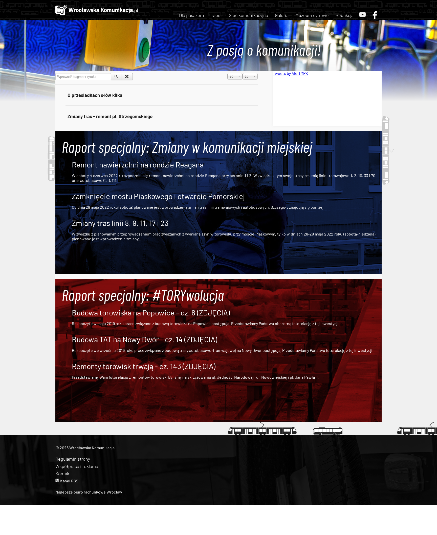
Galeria (282, 15)
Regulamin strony (72, 459)
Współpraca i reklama (76, 466)
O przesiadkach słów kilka (95, 95)
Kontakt (63, 473)
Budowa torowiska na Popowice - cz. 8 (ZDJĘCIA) (151, 312)
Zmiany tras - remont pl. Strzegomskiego (110, 116)
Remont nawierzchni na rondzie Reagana (138, 164)
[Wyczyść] (127, 76)
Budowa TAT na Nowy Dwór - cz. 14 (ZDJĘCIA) (144, 339)
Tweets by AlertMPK (290, 73)
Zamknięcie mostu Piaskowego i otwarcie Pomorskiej (158, 196)
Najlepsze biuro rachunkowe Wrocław (88, 491)
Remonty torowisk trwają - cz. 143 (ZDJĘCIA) (143, 366)
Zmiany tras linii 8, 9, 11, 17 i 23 (120, 222)
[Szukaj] (116, 76)
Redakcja (345, 15)
